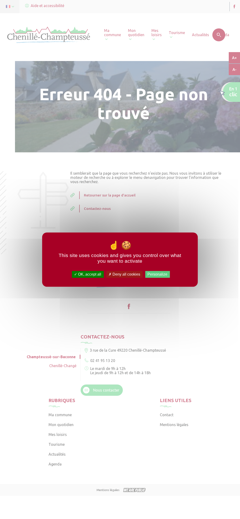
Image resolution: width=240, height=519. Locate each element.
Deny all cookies (126, 274)
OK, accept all (89, 274)
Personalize (157, 274)
